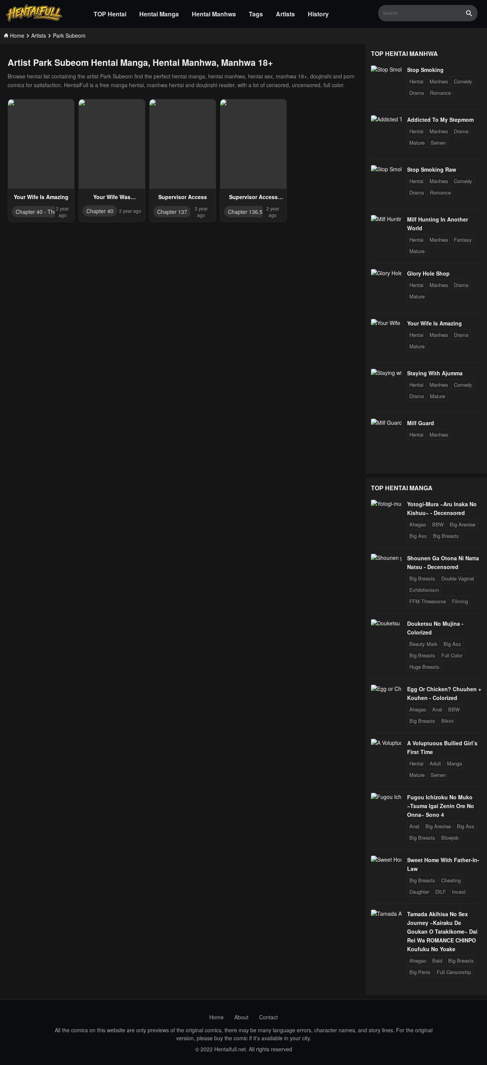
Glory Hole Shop (428, 273)
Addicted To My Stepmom (440, 119)
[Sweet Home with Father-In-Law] (386, 859)
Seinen (438, 142)
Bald (437, 960)
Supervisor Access (182, 197)
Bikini (447, 720)
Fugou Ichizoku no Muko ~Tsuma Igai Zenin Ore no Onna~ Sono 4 (440, 805)
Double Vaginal (457, 578)
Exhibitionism (424, 589)
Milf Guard (420, 423)
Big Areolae (462, 524)
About (241, 1017)
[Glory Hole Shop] (386, 273)
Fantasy (463, 239)
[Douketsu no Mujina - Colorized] (386, 623)
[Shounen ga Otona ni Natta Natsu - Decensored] (386, 557)
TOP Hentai (110, 14)
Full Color (451, 655)
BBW (438, 524)
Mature (417, 142)
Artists (285, 14)
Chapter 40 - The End (42, 211)
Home (216, 1017)
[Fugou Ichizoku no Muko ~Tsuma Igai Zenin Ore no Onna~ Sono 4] (386, 796)
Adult (435, 763)
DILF (440, 891)
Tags (256, 14)
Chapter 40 (99, 211)
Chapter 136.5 (245, 211)
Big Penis (420, 972)
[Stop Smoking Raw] (386, 169)
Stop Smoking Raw (431, 169)
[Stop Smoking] (386, 69)
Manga (454, 763)
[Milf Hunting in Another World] (386, 219)
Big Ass (418, 535)
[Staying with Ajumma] (386, 372)
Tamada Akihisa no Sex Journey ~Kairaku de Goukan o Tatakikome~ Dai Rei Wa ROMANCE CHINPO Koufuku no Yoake (442, 931)
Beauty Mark (423, 643)
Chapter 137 (172, 211)
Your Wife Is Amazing (41, 197)
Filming (460, 601)
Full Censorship (454, 972)
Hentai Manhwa (214, 14)
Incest (459, 891)
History (318, 14)
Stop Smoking (425, 69)
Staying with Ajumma (435, 373)
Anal (437, 709)
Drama (416, 92)
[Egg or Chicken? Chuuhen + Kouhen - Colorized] (386, 688)
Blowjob (449, 837)
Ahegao (417, 524)
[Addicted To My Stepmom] (386, 119)
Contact (268, 1017)
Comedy (463, 81)
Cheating (451, 880)
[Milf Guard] (386, 422)
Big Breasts (446, 535)
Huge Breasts (424, 666)
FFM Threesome (427, 601)
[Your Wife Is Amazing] (386, 323)
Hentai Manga (159, 14)
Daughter (419, 891)
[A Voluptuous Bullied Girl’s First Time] (386, 742)
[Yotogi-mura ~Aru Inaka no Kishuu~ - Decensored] (386, 503)
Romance (440, 92)
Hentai (416, 81)
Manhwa (439, 81)
